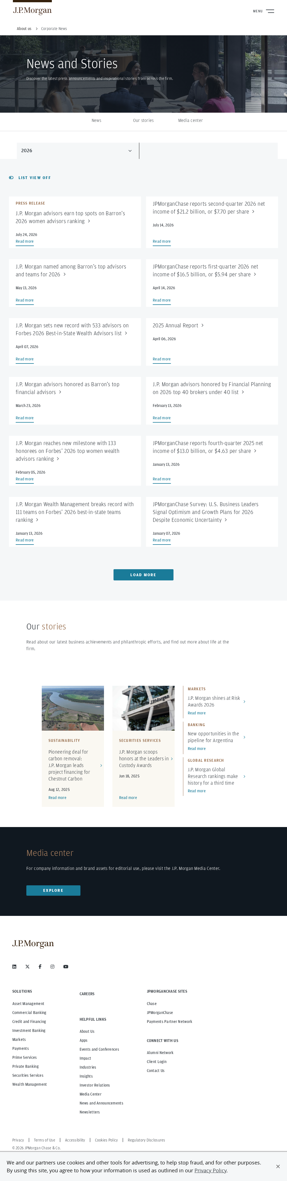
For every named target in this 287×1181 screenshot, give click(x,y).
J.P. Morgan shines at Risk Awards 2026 (214, 701)
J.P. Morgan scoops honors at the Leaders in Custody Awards (144, 758)
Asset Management (28, 1003)
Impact (85, 1058)
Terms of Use (44, 1140)
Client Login (156, 1061)
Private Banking (25, 1066)
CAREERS (87, 994)
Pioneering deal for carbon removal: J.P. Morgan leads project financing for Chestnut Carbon (69, 765)
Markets (19, 1039)
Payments (20, 1048)
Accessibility (75, 1140)
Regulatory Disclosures (146, 1140)
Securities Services (27, 1075)
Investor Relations (95, 1085)
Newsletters (90, 1112)
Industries (88, 1067)
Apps (84, 1040)
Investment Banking (29, 1030)
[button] (278, 1166)
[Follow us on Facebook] (40, 966)
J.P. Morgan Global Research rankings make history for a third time (213, 776)
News (96, 120)
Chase (152, 1003)
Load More (143, 575)
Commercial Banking (29, 1012)
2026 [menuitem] (26, 150)
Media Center (90, 1094)
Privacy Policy (210, 1170)
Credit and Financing (29, 1021)
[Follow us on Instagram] (52, 966)
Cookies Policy (106, 1140)
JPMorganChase (160, 1012)
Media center (190, 120)
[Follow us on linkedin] (14, 966)
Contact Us (156, 1070)
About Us (87, 1031)
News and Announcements (101, 1103)
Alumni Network (160, 1052)
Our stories (143, 120)
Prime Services (24, 1057)
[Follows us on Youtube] (65, 966)
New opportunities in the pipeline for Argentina (213, 737)
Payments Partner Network (170, 1021)
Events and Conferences (99, 1049)
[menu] (78, 150)
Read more (57, 797)
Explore (53, 890)
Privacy (18, 1140)
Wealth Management (29, 1084)
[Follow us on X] (27, 966)
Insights (86, 1076)
